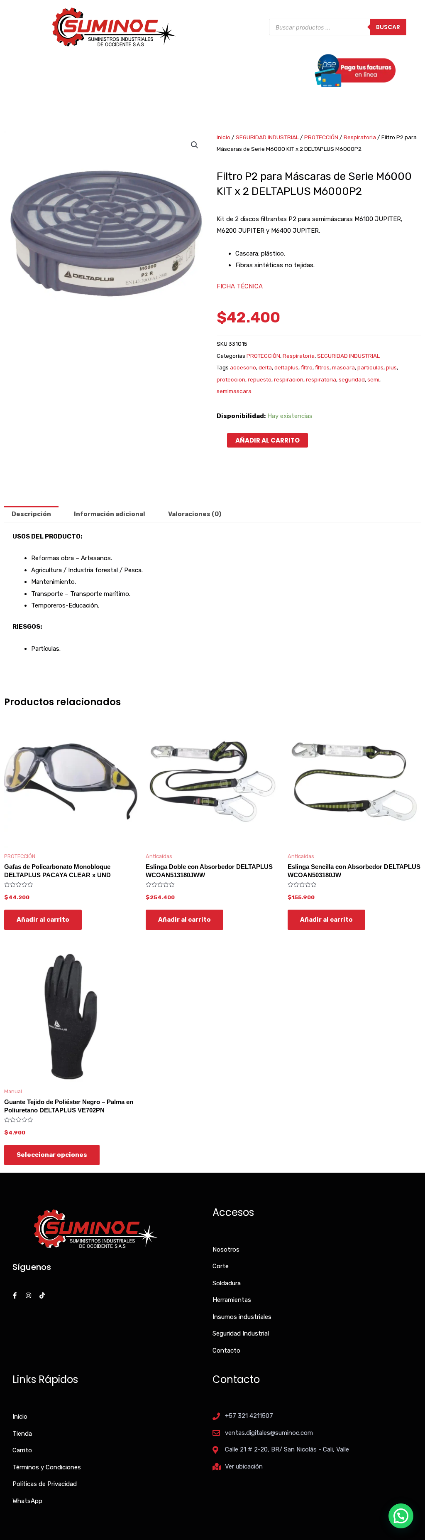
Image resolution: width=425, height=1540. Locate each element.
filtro (307, 367)
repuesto (259, 379)
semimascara (234, 391)
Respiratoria (360, 137)
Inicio (223, 137)
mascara (343, 367)
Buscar (388, 27)
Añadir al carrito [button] (43, 919)
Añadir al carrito (267, 440)
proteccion (231, 379)
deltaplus (286, 367)
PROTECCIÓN (321, 137)
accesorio (243, 367)
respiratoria (321, 379)
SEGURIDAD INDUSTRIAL (267, 137)
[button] (194, 145)
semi (373, 379)
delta (265, 367)
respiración (288, 379)
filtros (322, 367)
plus (391, 367)
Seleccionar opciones (52, 1155)
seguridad (352, 379)
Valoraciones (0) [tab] (194, 514)
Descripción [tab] (31, 514)
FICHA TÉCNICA (240, 286)
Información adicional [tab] (109, 514)
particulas (370, 367)
